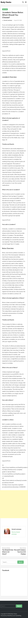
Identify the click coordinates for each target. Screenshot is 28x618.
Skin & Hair (5, 9)
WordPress (10, 615)
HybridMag (18, 615)
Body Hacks (6, 2)
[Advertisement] (14, 504)
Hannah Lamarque (8, 20)
